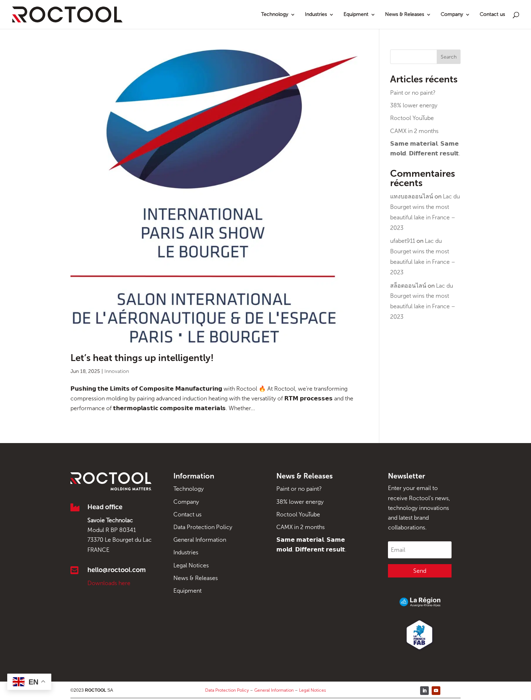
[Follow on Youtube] (436, 690)
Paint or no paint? (413, 92)
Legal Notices (191, 565)
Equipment (356, 14)
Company (452, 14)
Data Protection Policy (202, 527)
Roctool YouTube (412, 118)
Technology (274, 14)
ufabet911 (402, 240)
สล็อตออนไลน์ (408, 285)
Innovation (116, 371)
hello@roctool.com (116, 570)
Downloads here (108, 583)
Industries (316, 14)
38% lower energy (413, 105)
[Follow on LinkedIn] (424, 690)
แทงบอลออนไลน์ (411, 196)
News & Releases (404, 14)
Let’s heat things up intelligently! (142, 358)
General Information (199, 539)
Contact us (492, 14)
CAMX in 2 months (414, 131)
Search (449, 57)
